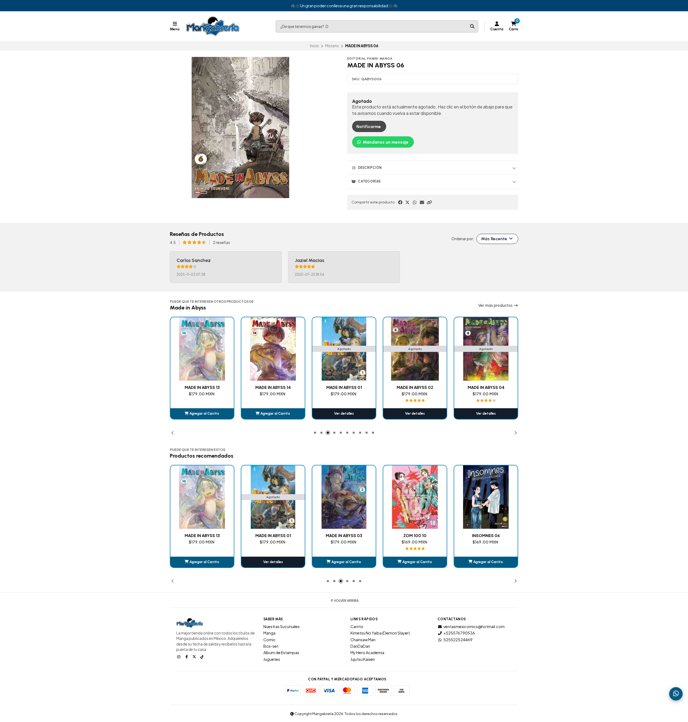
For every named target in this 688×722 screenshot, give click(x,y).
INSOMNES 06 (415, 535)
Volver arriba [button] (346, 600)
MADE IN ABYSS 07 (486, 535)
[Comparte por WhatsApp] (414, 202)
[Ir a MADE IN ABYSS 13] (131, 497)
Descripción (370, 168)
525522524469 (457, 639)
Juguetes (271, 659)
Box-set (270, 646)
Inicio (314, 45)
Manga (269, 633)
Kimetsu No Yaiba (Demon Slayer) (380, 633)
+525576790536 (459, 633)
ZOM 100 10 (344, 535)
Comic (269, 639)
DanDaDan (360, 646)
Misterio (332, 45)
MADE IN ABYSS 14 (202, 387)
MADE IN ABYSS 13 (131, 535)
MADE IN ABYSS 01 (273, 387)
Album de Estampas (281, 652)
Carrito (356, 626)
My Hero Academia (367, 652)
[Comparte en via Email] (422, 202)
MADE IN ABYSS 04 (415, 387)
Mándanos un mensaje (385, 142)
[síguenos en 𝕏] (195, 656)
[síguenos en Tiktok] (203, 656)
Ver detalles (273, 413)
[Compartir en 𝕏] (407, 202)
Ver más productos (495, 305)
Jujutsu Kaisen (362, 659)
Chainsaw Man (362, 639)
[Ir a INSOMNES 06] (415, 497)
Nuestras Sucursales (281, 626)
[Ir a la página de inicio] (213, 26)
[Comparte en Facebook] (400, 202)
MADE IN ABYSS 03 (273, 535)
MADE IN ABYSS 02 (344, 387)
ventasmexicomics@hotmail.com (474, 626)
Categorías (369, 181)
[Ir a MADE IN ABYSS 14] (202, 349)
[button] (429, 202)
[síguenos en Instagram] (179, 656)
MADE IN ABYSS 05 (486, 387)
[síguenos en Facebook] (187, 656)
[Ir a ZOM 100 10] (344, 497)
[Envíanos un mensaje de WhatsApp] (676, 694)
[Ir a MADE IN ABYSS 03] (273, 497)
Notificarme (368, 126)
